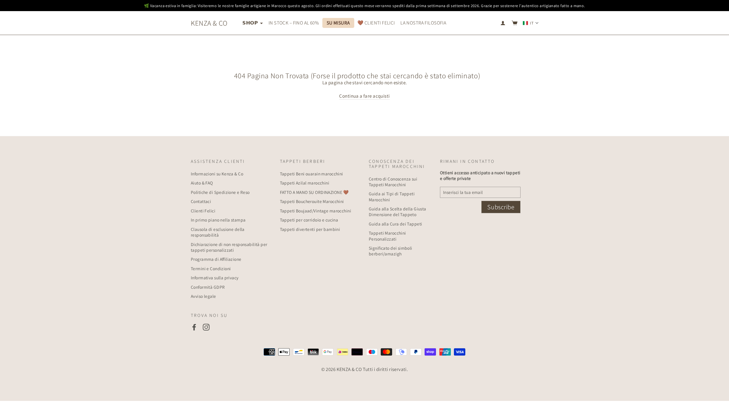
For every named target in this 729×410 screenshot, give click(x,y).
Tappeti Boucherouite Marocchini (312, 201)
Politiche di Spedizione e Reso (220, 192)
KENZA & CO (209, 23)
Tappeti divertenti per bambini (310, 229)
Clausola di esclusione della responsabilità (218, 232)
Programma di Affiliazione (216, 259)
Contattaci (201, 201)
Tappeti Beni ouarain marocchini (311, 174)
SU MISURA (338, 23)
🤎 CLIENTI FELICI (376, 23)
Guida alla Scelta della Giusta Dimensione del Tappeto (397, 211)
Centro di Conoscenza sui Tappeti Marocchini (393, 181)
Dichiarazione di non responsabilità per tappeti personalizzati (229, 247)
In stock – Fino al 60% (294, 23)
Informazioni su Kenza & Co (217, 174)
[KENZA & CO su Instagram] (206, 327)
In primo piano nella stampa (218, 220)
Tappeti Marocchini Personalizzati (387, 235)
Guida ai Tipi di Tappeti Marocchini (392, 196)
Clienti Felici (203, 211)
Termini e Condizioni (211, 268)
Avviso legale (203, 296)
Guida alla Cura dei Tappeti (395, 224)
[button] (531, 23)
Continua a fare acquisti (364, 96)
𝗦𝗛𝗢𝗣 (250, 23)
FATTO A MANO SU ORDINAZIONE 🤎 (314, 192)
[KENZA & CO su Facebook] (194, 327)
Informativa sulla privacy (215, 277)
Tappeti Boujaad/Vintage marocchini (315, 211)
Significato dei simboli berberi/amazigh (390, 251)
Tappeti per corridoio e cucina (309, 220)
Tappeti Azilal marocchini (304, 183)
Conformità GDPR (208, 287)
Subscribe (500, 207)
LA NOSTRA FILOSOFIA (423, 23)
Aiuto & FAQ (202, 183)
